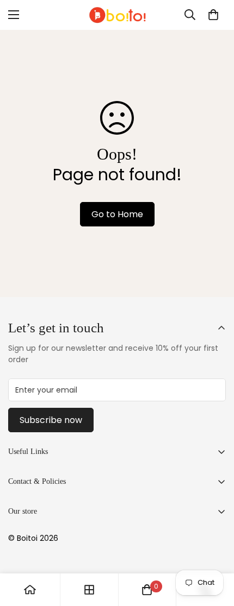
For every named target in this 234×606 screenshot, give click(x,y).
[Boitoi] (117, 15)
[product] (29, 589)
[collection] (89, 589)
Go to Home (117, 214)
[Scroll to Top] (214, 548)
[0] (213, 14)
